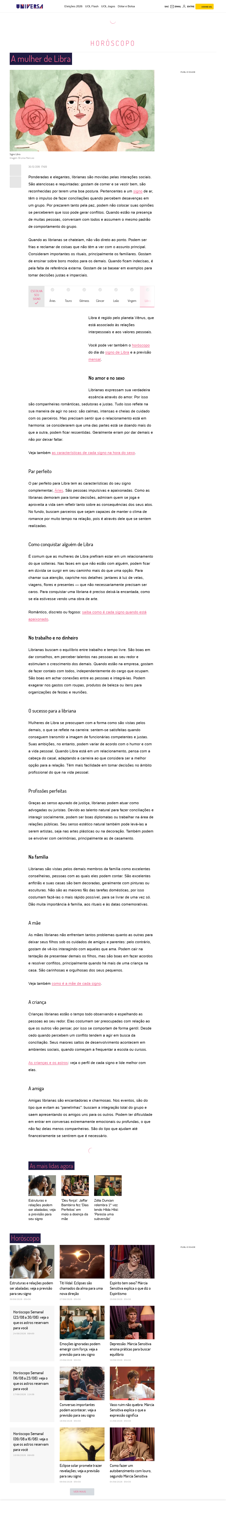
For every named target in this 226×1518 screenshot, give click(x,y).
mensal (94, 359)
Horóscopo (113, 43)
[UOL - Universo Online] (46, 6)
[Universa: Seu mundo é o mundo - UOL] (29, 6)
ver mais (79, 1491)
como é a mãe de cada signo (76, 983)
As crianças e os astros (48, 1062)
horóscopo (141, 345)
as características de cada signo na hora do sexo (93, 452)
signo (137, 191)
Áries (59, 490)
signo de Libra (117, 352)
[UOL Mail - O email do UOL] (175, 6)
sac (167, 6)
